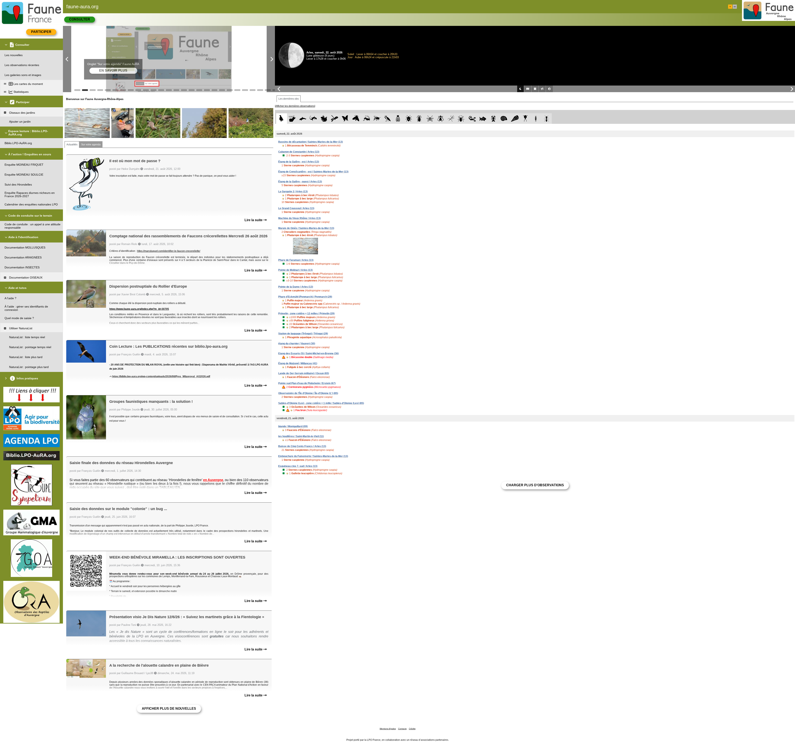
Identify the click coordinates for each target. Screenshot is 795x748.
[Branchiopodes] (525, 118)
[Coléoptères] (419, 118)
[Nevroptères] (430, 118)
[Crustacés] (493, 118)
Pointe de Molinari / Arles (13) (295, 270)
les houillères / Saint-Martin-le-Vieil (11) (301, 436)
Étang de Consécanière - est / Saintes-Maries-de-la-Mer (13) (313, 171)
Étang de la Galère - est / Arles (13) (298, 161)
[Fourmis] (546, 118)
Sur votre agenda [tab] (91, 144)
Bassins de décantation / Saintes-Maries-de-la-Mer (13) (310, 141)
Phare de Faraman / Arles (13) (295, 260)
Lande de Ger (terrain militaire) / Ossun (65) (303, 373)
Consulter (79, 19)
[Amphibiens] (324, 118)
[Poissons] (483, 118)
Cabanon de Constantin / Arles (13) (298, 151)
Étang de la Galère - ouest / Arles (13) (300, 181)
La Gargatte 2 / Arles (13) (293, 191)
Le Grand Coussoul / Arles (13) (296, 208)
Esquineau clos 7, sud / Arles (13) (297, 466)
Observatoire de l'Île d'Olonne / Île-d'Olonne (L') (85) (308, 393)
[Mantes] (387, 118)
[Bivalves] (515, 118)
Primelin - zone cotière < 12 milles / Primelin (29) (306, 313)
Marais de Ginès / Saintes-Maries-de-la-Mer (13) (306, 228)
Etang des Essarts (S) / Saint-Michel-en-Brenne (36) (308, 353)
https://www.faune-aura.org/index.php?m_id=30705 (139, 309)
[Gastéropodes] (504, 118)
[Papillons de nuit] (356, 118)
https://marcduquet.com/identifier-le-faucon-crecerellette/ (168, 251)
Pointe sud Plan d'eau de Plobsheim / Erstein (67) (307, 383)
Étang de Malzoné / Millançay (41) (297, 363)
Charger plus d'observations (535, 485)
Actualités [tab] (71, 144)
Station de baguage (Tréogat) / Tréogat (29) (303, 333)
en (735, 7)
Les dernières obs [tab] (288, 98)
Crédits (412, 728)
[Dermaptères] (536, 118)
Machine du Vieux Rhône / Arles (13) (299, 218)
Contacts (402, 728)
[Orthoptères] (366, 118)
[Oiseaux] (281, 118)
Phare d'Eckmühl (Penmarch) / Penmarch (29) (305, 296)
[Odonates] (334, 118)
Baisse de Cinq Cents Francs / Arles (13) (302, 446)
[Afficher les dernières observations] (295, 106)
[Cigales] (398, 118)
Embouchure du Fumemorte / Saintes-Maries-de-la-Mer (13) (313, 456)
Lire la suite (254, 220)
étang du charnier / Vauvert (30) (296, 343)
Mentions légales (388, 728)
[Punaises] (409, 118)
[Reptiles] (313, 118)
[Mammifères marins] (303, 118)
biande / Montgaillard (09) (293, 426)
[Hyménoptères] (377, 118)
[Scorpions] (472, 118)
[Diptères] (440, 118)
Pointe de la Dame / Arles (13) (295, 286)
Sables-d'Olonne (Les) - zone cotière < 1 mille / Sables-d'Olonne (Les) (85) (321, 403)
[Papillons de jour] (345, 118)
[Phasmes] (451, 118)
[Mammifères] (292, 118)
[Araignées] (462, 118)
